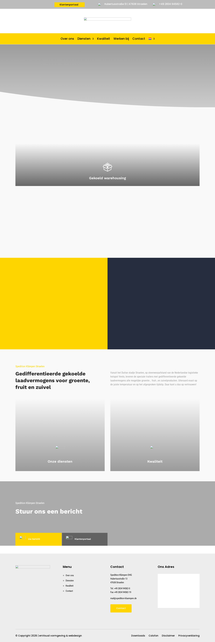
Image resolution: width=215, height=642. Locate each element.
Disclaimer (168, 636)
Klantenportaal (69, 5)
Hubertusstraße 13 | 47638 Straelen (125, 4)
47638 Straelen (117, 582)
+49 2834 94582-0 (170, 4)
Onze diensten (60, 461)
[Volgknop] (19, 613)
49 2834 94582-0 (122, 588)
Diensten (84, 39)
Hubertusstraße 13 (118, 578)
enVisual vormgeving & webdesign (60, 635)
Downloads (138, 636)
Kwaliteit (103, 39)
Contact (138, 39)
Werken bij (121, 39)
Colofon (153, 636)
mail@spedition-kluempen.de (123, 598)
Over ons (67, 39)
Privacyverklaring (189, 636)
